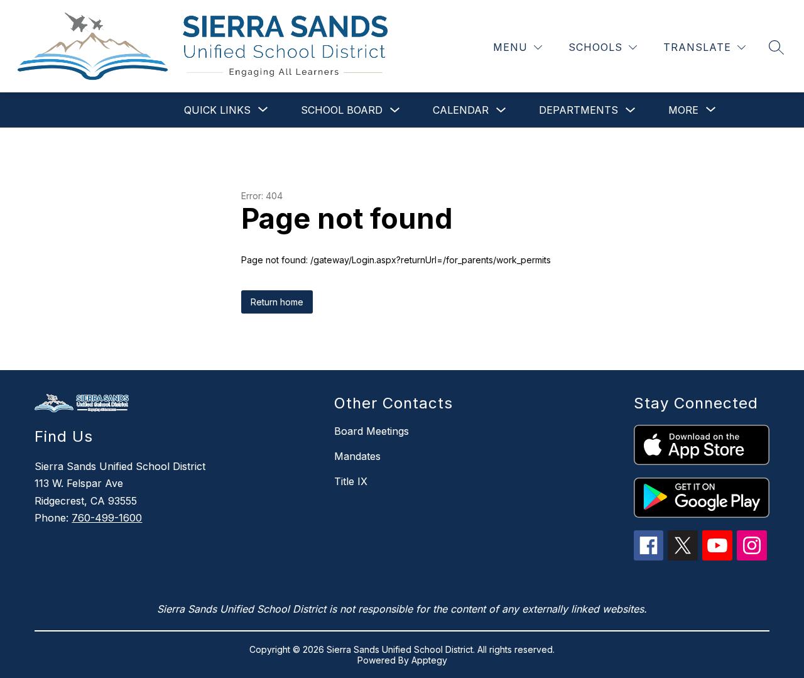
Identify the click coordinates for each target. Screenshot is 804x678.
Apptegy (429, 660)
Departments (578, 110)
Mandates (357, 456)
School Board (342, 110)
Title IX (350, 481)
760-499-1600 (107, 517)
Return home (277, 302)
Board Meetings (371, 431)
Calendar (461, 110)
